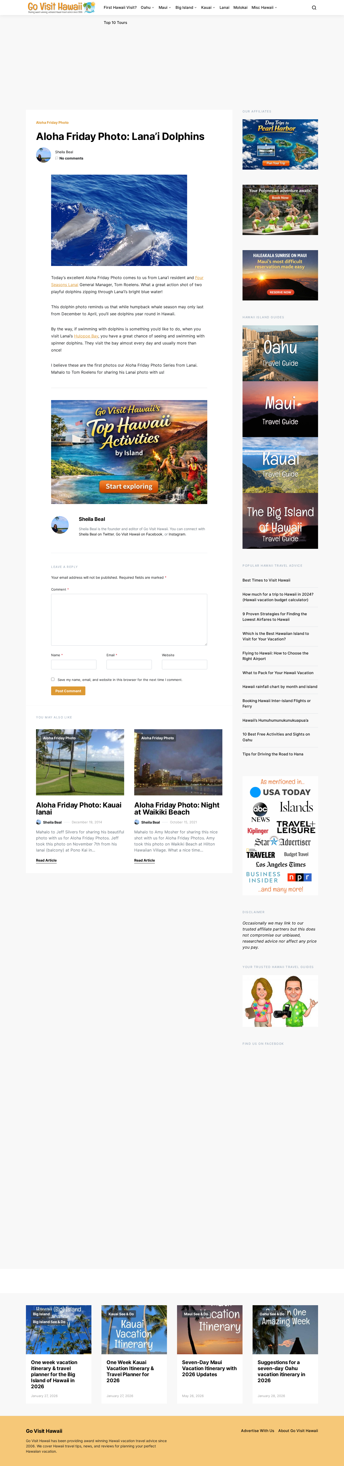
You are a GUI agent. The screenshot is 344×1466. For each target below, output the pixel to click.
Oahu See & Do (272, 1314)
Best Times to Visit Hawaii (266, 580)
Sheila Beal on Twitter (96, 534)
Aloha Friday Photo (52, 122)
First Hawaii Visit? (120, 7)
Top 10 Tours (115, 22)
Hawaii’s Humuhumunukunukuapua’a (275, 720)
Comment (60, 589)
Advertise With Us (257, 1430)
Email (112, 655)
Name (57, 655)
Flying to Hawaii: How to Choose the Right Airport (275, 656)
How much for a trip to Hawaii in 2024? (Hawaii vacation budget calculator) (278, 597)
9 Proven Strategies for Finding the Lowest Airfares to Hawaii (275, 616)
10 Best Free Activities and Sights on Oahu (276, 737)
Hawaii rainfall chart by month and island (280, 686)
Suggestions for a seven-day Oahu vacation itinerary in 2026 (281, 1371)
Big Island (184, 7)
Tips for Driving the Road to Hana (273, 754)
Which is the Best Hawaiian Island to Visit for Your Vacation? (276, 636)
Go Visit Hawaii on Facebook (139, 534)
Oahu (146, 7)
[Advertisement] (172, 62)
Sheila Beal (64, 152)
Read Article (46, 860)
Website (168, 655)
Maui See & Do (196, 1314)
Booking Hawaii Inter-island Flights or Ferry (277, 703)
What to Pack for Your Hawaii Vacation (278, 672)
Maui (163, 7)
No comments (71, 158)
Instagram (177, 534)
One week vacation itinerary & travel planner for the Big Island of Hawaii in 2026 (54, 1374)
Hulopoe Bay (86, 335)
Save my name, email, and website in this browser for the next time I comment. (120, 680)
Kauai (206, 7)
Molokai (240, 7)
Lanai (224, 7)
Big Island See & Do (49, 1322)
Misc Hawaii (262, 7)
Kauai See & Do (121, 1314)
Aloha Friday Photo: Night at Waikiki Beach (176, 808)
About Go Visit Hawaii (298, 1430)
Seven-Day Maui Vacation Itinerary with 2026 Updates (209, 1368)
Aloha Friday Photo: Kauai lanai (78, 808)
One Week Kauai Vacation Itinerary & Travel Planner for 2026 (130, 1371)
